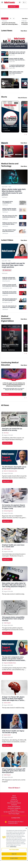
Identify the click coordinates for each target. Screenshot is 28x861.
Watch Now (8, 270)
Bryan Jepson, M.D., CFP (7, 302)
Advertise (14, 797)
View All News (13, 788)
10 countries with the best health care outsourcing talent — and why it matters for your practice (9, 23)
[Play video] (14, 251)
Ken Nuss (6, 432)
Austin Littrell (5, 295)
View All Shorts (22, 98)
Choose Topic (12, 6)
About (14, 796)
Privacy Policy (14, 810)
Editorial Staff (14, 801)
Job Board (14, 804)
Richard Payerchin (6, 281)
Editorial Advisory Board (14, 803)
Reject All (14, 854)
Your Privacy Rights (14, 813)
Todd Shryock (5, 205)
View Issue (5, 349)
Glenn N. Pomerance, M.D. (10, 471)
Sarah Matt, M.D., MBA (7, 288)
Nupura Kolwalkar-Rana (10, 663)
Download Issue (11, 349)
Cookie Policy (13, 846)
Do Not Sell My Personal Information (14, 812)
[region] (14, 843)
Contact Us (14, 799)
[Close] (26, 828)
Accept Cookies (14, 858)
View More (24, 18)
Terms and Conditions (14, 806)
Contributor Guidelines (14, 808)
